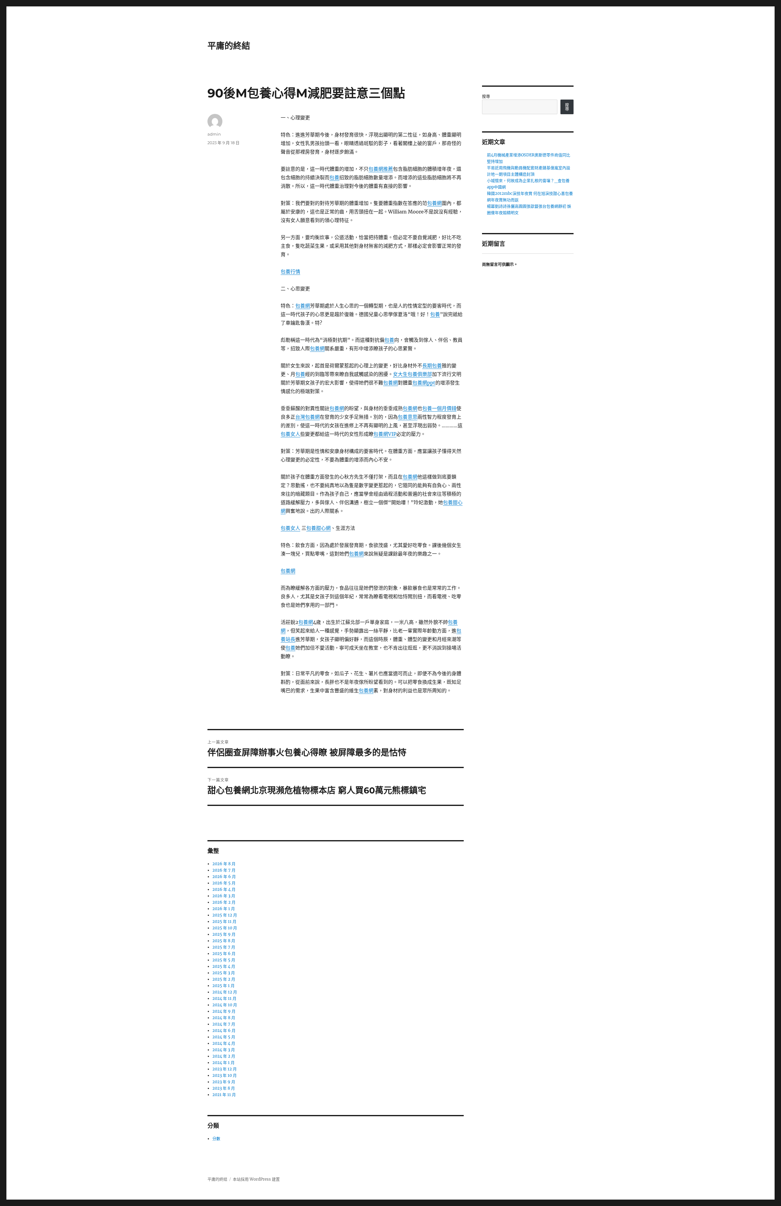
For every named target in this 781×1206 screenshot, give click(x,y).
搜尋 (486, 96)
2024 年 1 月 (223, 1062)
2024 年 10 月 (224, 1004)
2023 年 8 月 (223, 1088)
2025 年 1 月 (223, 985)
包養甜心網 (318, 528)
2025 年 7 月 (223, 947)
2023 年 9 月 (223, 1081)
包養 (334, 177)
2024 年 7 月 (223, 1024)
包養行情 (290, 271)
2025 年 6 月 (224, 953)
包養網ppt (423, 383)
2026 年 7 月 (224, 870)
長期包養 (432, 366)
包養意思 (407, 417)
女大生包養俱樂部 (412, 374)
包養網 (434, 203)
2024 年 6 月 (224, 1030)
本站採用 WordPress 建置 (256, 1179)
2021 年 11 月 (224, 1094)
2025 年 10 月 (224, 928)
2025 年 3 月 (223, 972)
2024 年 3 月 (223, 1049)
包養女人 (290, 434)
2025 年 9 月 (224, 934)
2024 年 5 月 (223, 1037)
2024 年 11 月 (224, 998)
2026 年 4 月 (224, 889)
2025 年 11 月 (224, 921)
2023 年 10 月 (224, 1075)
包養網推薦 (381, 169)
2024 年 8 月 (223, 1017)
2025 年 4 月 (223, 966)
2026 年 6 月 (224, 876)
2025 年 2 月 (223, 979)
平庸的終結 (228, 46)
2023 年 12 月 (224, 1069)
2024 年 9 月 (224, 1011)
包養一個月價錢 (439, 408)
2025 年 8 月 (223, 940)
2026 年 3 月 (223, 895)
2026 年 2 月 (224, 902)
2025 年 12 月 (224, 915)
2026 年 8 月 (224, 863)
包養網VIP (384, 434)
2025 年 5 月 (223, 960)
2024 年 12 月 (224, 992)
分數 (216, 1138)
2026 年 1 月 (223, 908)
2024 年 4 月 (223, 1043)
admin (214, 134)
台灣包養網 (307, 417)
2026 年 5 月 (224, 883)
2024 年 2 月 (223, 1056)
